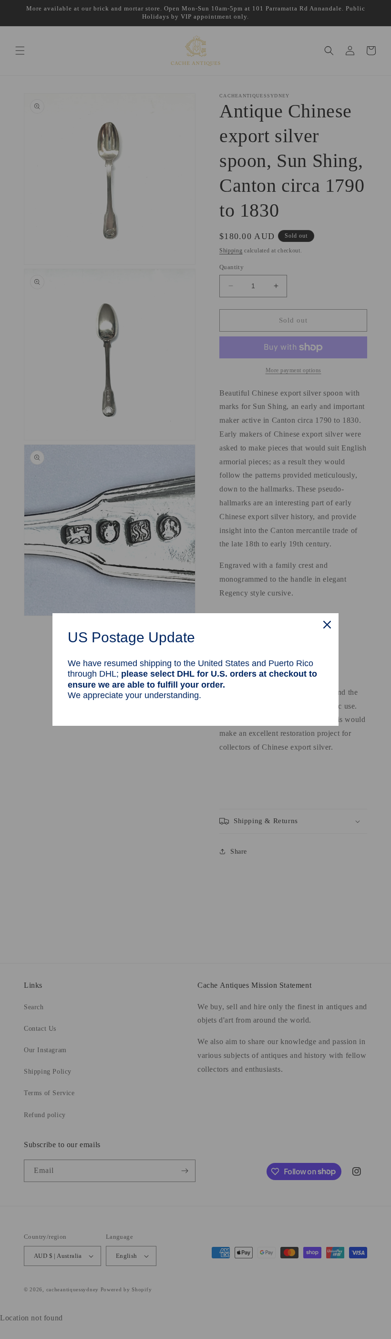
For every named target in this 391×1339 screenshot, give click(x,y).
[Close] (327, 624)
